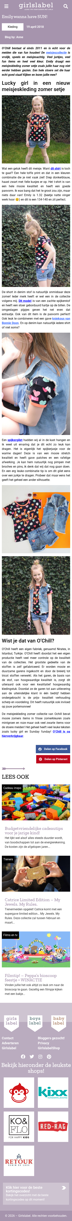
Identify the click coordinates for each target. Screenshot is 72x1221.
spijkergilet (15, 440)
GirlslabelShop (49, 1048)
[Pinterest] (49, 1056)
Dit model (25, 301)
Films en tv (10, 935)
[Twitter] (32, 1056)
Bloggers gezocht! (51, 1038)
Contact (7, 1038)
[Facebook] (23, 1056)
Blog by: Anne (14, 37)
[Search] (65, 6)
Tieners (8, 859)
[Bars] (6, 6)
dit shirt (56, 168)
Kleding (13, 27)
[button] (53, 749)
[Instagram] (40, 1056)
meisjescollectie (56, 52)
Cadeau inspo (12, 788)
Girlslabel (9, 1048)
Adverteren (10, 1043)
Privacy (43, 1043)
